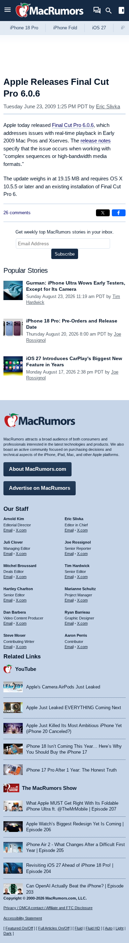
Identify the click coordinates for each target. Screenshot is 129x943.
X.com (21, 530)
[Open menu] (7, 10)
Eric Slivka (108, 106)
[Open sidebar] (121, 11)
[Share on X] (103, 212)
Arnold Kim (13, 519)
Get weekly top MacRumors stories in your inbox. (64, 232)
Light (119, 928)
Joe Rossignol (78, 542)
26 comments (17, 212)
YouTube (25, 669)
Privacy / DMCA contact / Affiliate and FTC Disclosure (48, 908)
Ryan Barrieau (77, 612)
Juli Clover (13, 542)
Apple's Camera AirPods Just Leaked (63, 686)
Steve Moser (14, 635)
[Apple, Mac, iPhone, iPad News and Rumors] (49, 18)
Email (7, 530)
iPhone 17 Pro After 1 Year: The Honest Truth (71, 770)
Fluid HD (93, 928)
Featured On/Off (19, 928)
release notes (95, 140)
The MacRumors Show (49, 788)
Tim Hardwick (77, 566)
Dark (7, 933)
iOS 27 (99, 27)
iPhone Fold (65, 27)
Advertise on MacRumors (39, 488)
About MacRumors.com (37, 469)
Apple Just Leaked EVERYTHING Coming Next (73, 707)
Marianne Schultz (80, 589)
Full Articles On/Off (53, 928)
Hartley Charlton (18, 589)
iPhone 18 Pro (24, 27)
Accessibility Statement (22, 918)
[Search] (111, 11)
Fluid (79, 928)
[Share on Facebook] (119, 212)
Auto (108, 928)
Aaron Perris (76, 635)
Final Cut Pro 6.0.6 (73, 125)
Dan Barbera (14, 612)
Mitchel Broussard (19, 566)
